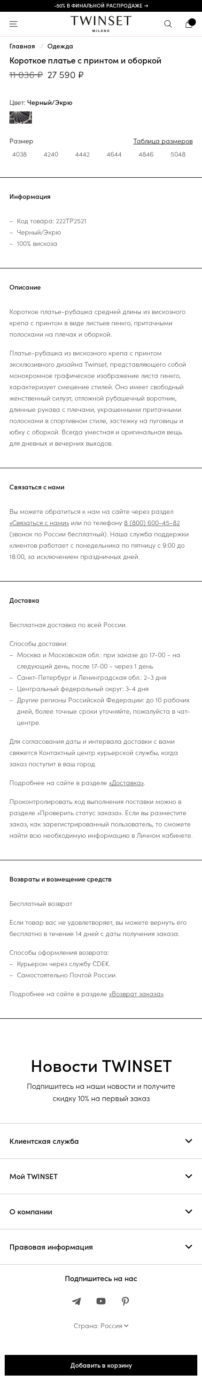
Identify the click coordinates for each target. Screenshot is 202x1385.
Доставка (24, 600)
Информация (30, 196)
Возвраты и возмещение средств (60, 879)
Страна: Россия (98, 1326)
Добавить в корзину (101, 1365)
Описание (25, 287)
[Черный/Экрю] (20, 118)
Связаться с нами (36, 487)
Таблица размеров (163, 141)
